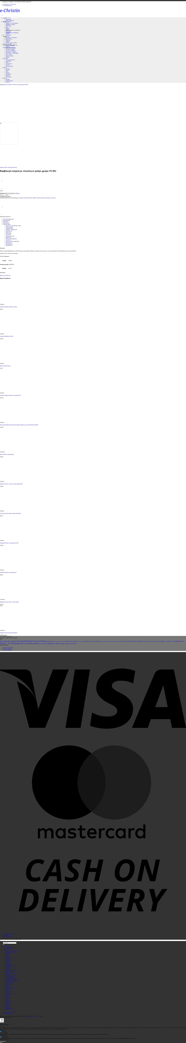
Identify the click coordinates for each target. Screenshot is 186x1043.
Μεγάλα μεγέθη (9, 55)
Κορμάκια (8, 32)
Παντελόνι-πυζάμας (10, 238)
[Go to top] (0, 940)
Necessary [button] (2, 1030)
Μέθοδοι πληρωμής (7, 650)
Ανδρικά (21, 197)
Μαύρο (10, 260)
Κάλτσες (8, 75)
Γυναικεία (10, 167)
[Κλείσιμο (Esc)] (5, 1041)
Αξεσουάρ (5, 58)
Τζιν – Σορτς (9, 54)
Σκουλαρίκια (9, 63)
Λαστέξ (7, 33)
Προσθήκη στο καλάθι (5, 196)
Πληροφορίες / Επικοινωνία (9, 4)
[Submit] (3, 944)
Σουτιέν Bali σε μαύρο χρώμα (7, 454)
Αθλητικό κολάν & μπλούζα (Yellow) (8, 632)
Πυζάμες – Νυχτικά (10, 952)
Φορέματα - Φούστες (54, 643)
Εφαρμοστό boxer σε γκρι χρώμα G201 (9, 543)
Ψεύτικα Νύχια (9, 66)
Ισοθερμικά (8, 35)
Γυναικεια (5, 21)
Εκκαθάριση (17, 193)
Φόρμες (7, 28)
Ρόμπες (7, 29)
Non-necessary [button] (3, 1035)
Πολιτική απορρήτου (7, 936)
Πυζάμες (8, 69)
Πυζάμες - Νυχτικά (10, 229)
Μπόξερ (8, 73)
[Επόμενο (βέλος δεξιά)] (2, 1042)
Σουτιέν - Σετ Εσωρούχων (12, 225)
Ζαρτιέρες (8, 40)
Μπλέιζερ (8, 46)
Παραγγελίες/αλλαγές (8, 647)
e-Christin (10, 10)
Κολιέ (7, 62)
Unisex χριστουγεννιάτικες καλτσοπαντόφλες (10, 513)
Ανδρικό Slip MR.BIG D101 (6, 336)
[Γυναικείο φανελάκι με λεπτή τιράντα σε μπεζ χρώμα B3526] (6, 180)
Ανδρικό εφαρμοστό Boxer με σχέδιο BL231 (10, 395)
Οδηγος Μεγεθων (10, 20)
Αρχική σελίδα (3, 167)
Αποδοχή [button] (40, 1016)
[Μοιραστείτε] (3, 1041)
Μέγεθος (2, 193)
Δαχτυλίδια (8, 61)
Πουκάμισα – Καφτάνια (11, 37)
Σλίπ (7, 71)
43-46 (10, 268)
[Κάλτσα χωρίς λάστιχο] (6, 188)
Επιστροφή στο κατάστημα (12, 32)
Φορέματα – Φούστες (11, 48)
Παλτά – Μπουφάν (10, 45)
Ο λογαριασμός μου (7, 5)
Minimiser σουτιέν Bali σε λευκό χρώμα (9, 602)
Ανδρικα (5, 67)
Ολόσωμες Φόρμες (10, 49)
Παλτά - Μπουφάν (114, 641)
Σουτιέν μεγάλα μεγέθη (11, 42)
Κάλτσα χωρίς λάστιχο (5, 365)
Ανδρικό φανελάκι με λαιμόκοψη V (8, 572)
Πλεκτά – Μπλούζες (10, 50)
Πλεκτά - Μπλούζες (137, 641)
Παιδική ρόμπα (9, 80)
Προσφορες (8, 19)
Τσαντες (8, 65)
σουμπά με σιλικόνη (50, 197)
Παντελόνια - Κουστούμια (125, 641)
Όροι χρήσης (6, 935)
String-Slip (8, 228)
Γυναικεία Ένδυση (7, 44)
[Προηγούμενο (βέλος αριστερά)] (0, 1042)
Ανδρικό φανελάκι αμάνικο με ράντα (8, 306)
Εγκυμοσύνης (9, 38)
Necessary (4, 1031)
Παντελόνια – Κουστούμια (12, 53)
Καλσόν (8, 36)
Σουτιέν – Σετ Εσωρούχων (12, 23)
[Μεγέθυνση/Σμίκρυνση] (0, 1041)
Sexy (7, 234)
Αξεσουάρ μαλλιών (10, 59)
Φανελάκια (8, 31)
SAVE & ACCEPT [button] (4, 1039)
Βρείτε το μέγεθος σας (5, 275)
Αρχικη (4, 18)
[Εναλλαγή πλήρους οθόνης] (2, 1041)
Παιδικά (5, 78)
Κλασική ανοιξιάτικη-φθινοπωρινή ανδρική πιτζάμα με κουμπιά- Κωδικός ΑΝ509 (19, 424)
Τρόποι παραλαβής (7, 649)
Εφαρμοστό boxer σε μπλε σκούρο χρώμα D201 (11, 483)
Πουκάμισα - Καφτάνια (148, 641)
